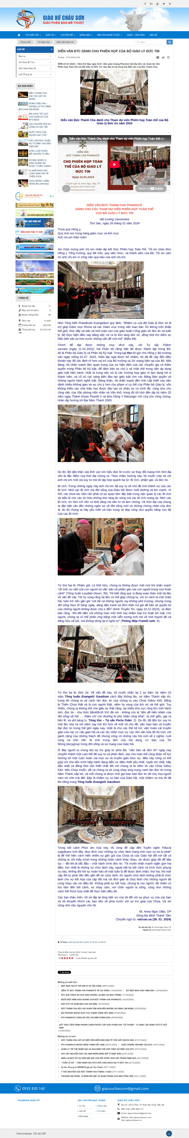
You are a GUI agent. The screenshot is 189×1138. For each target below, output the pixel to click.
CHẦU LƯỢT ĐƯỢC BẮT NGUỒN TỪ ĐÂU (39, 152)
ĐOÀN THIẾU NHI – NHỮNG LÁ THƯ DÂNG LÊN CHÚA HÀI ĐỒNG (34, 106)
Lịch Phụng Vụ (25, 74)
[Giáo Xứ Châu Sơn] (28, 19)
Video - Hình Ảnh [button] (136, 34)
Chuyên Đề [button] (67, 34)
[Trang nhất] (19, 35)
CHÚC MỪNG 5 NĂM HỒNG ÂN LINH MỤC (39, 182)
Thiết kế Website (24, 1133)
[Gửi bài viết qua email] (158, 57)
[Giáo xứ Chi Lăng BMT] (35, 275)
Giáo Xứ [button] (50, 34)
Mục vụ (22, 56)
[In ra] (163, 57)
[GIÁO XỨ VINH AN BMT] (35, 247)
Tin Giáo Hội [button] (32, 34)
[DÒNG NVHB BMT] (35, 289)
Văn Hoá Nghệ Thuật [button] (108, 34)
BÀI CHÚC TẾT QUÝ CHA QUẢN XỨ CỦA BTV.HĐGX (38, 116)
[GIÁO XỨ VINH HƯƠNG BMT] (35, 239)
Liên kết (82, 1111)
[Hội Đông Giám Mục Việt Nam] (35, 212)
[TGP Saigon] (35, 231)
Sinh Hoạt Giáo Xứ (27, 68)
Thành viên (102, 1105)
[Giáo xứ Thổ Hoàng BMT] (35, 255)
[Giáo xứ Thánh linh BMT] (35, 265)
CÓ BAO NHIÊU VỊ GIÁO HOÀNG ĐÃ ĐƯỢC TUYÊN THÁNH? (40, 163)
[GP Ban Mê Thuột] (35, 204)
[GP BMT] (35, 281)
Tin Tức (82, 1105)
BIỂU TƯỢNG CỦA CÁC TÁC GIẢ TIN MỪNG (38, 96)
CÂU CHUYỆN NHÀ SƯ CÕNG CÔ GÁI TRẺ (40, 125)
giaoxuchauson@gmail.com (125, 1088)
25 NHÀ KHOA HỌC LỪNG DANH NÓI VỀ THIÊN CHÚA (39, 173)
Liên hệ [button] (153, 34)
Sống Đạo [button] (85, 34)
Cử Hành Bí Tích (26, 62)
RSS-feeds (83, 1116)
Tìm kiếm (101, 1111)
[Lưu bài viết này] (168, 57)
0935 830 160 (33, 1088)
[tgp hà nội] (35, 196)
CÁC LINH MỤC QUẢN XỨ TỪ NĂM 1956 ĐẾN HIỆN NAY (40, 143)
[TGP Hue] (35, 222)
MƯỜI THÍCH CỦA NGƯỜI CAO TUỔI (38, 133)
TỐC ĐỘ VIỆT (39, 1133)
